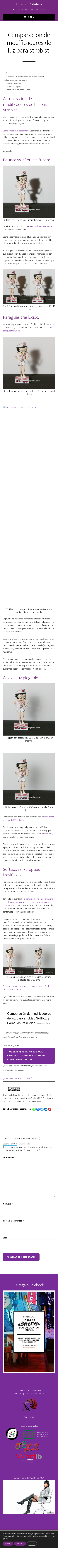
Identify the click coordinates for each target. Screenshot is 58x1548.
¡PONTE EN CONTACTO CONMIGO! (17, 1078)
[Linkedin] (45, 1109)
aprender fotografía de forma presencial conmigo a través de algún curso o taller (26, 1055)
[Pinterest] (49, 1109)
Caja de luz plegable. (13, 86)
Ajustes (32, 1543)
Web (5, 1238)
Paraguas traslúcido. (14, 83)
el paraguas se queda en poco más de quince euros (26, 903)
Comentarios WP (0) (10, 1144)
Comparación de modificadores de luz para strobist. (25, 76)
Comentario (9, 1157)
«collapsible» (46, 834)
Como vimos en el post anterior (16, 131)
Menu (31, 17)
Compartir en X (43, 1023)
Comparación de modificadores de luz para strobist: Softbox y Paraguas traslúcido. (29, 1018)
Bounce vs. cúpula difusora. (16, 80)
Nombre (8, 1204)
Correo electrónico (13, 1221)
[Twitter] (42, 1109)
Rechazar (20, 1543)
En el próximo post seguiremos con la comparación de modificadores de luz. (26, 987)
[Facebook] (38, 1109)
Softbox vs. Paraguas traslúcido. (18, 89)
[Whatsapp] (34, 1109)
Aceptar (7, 1543)
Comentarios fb (24, 1144)
